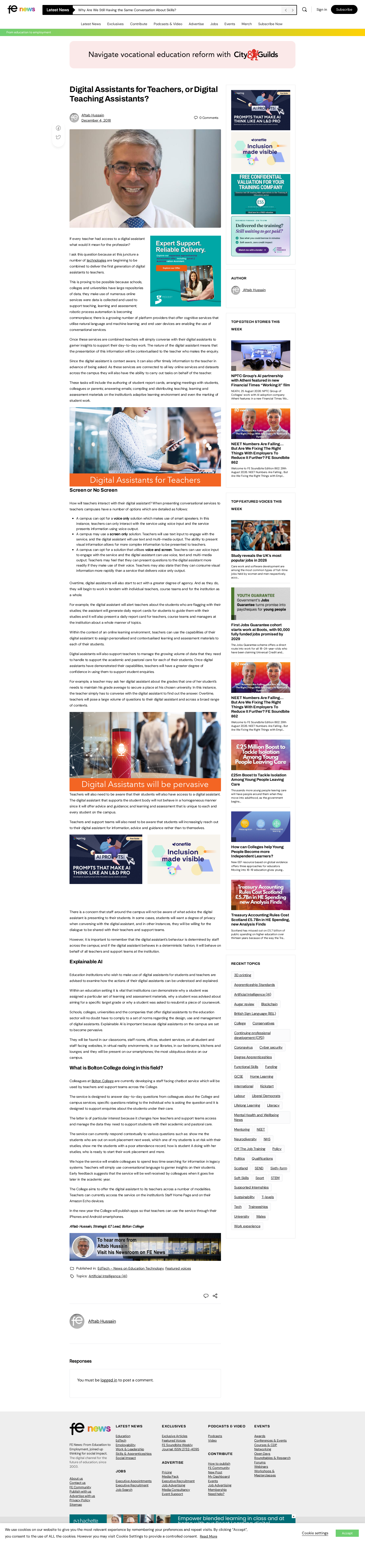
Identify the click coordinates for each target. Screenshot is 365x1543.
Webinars (261, 1466)
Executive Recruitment (132, 1485)
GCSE (238, 1076)
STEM (275, 1178)
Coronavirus (243, 1047)
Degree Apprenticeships (253, 1057)
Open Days (262, 1454)
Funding (271, 1066)
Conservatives (263, 1023)
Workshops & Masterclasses (265, 1473)
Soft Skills (241, 1178)
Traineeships (258, 1206)
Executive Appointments (134, 1481)
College (240, 1023)
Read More (208, 1536)
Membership (217, 1490)
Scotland (241, 1168)
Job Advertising (173, 1485)
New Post (215, 1472)
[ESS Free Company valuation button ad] (260, 193)
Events (229, 24)
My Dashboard (219, 1476)
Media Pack (170, 1476)
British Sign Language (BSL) (255, 1013)
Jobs (214, 24)
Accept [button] (347, 1533)
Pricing (167, 1472)
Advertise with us (82, 1496)
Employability (126, 1445)
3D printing (242, 975)
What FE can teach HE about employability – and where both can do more (138, 10)
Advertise (196, 24)
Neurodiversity (245, 1139)
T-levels (268, 1197)
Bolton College (103, 1081)
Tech (238, 1206)
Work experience (247, 1226)
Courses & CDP (265, 1445)
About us (76, 1478)
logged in (109, 1380)
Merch (247, 24)
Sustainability (244, 1197)
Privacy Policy (80, 1500)
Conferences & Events (270, 1440)
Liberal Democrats (266, 1096)
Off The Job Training (249, 1148)
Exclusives (115, 24)
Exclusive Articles (174, 1436)
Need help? (216, 1494)
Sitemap (76, 1504)
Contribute (138, 24)
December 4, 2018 (96, 120)
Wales (261, 1216)
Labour (239, 1096)
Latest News (91, 24)
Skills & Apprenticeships (134, 1454)
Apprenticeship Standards (254, 984)
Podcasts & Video (168, 24)
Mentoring (242, 1129)
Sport (260, 1178)
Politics (239, 1158)
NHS (267, 1139)
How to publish (219, 1463)
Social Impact (126, 1458)
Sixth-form (278, 1168)
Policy (277, 1148)
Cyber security (271, 1047)
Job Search (124, 1490)
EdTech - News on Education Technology (131, 1268)
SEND (259, 1168)
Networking (262, 1449)
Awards (259, 1436)
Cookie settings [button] (315, 1533)
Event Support (172, 1494)
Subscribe (344, 9)
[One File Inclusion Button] (183, 881)
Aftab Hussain (92, 115)
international (243, 1086)
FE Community (80, 1487)
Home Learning (261, 1076)
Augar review (244, 1004)
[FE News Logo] (21, 9)
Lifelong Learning (247, 1105)
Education (123, 1436)
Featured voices (178, 1268)
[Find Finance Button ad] (260, 235)
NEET (261, 1129)
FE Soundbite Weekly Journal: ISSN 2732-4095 (180, 1447)
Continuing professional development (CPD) (252, 1035)
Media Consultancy (176, 1490)
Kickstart (267, 1086)
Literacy (273, 1105)
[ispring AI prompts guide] (106, 881)
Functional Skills (246, 1066)
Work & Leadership (130, 1449)
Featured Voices (174, 1440)
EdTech (121, 1440)
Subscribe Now (270, 24)
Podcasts (215, 1436)
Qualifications (262, 1158)
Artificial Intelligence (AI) (108, 1276)
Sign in (322, 9)
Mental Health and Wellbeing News (256, 1117)
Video (212, 1440)
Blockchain (269, 1004)
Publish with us (80, 1491)
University (241, 1216)
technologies (96, 260)
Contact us (78, 1483)
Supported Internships (251, 1187)
